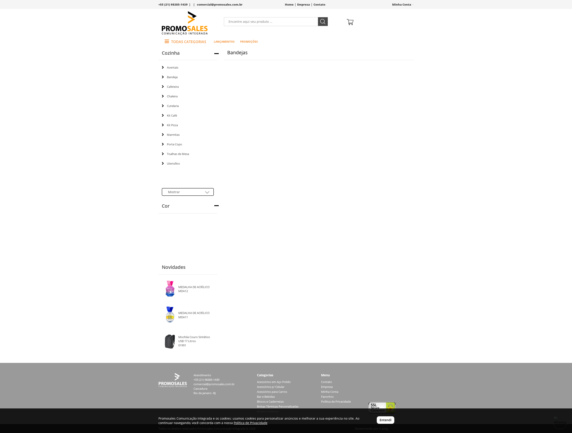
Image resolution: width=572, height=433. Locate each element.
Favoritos (327, 397)
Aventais (172, 67)
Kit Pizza (172, 125)
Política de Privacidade (336, 402)
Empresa (303, 4)
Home (289, 4)
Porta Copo (174, 144)
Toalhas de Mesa (178, 154)
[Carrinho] (378, 21)
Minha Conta (329, 392)
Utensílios (173, 163)
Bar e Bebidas (266, 397)
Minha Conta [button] (402, 4)
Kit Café (172, 115)
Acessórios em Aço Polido (274, 382)
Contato (319, 4)
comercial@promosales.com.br (219, 4)
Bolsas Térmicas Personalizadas (278, 406)
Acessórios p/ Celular (270, 387)
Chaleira (172, 96)
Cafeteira (173, 87)
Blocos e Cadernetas (270, 402)
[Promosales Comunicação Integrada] (185, 23)
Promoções (249, 42)
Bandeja (172, 77)
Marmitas (173, 135)
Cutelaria (173, 106)
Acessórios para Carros (272, 392)
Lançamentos (224, 42)
